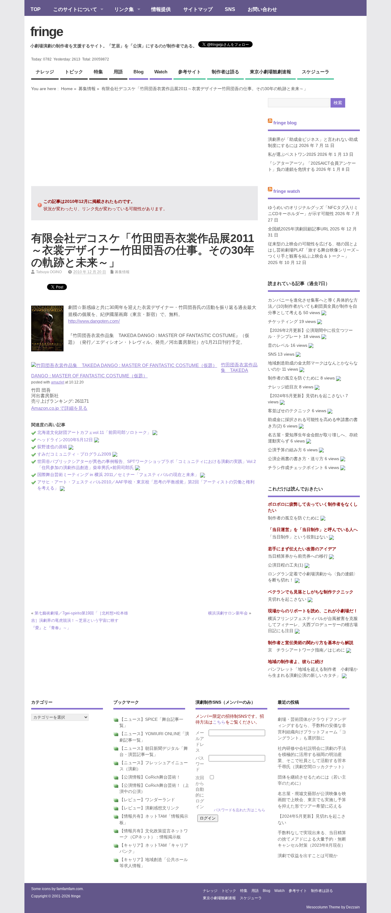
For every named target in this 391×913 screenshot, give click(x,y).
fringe (46, 31)
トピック (74, 71)
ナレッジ (45, 71)
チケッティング (283, 321)
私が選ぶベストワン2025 (292, 154)
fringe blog (285, 122)
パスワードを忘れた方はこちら (239, 810)
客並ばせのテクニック (289, 411)
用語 (118, 71)
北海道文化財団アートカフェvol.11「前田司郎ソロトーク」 (94, 432)
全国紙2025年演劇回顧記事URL (298, 229)
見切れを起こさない (287, 599)
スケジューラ (315, 71)
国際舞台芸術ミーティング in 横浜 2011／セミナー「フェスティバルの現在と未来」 (118, 474)
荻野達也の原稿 (52, 447)
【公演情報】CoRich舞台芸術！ (150, 777)
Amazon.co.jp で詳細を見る (59, 408)
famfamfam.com (70, 889)
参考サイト (189, 71)
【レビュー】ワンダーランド (147, 800)
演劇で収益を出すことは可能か (308, 855)
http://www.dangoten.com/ (94, 321)
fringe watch (286, 190)
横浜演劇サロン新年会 (228, 613)
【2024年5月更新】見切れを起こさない (306, 396)
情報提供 (161, 9)
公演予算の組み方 (285, 450)
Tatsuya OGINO (49, 272)
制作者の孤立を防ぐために (293, 378)
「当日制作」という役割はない (298, 537)
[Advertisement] (144, 139)
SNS (230, 9)
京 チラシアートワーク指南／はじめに (306, 650)
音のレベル (278, 345)
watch (160, 71)
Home (67, 88)
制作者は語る (225, 71)
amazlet (57, 382)
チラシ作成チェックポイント (295, 467)
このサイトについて (72, 9)
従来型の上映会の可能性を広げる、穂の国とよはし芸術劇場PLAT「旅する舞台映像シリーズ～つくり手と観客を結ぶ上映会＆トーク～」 (314, 250)
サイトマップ (198, 9)
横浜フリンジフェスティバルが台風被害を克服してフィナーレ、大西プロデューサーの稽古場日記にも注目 (313, 624)
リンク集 (121, 9)
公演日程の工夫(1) (285, 565)
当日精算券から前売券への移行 (298, 556)
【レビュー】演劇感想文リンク (149, 808)
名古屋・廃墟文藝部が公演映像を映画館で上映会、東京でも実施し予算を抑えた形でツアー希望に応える (312, 800)
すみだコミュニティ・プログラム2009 (74, 454)
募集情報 (87, 88)
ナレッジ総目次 (283, 387)
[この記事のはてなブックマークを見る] (154, 432)
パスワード (200, 764)
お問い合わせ (262, 9)
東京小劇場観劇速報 (270, 71)
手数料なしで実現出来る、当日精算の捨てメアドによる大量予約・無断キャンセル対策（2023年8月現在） (312, 839)
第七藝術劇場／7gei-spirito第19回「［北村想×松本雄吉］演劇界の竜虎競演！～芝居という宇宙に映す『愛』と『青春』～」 (79, 620)
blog (138, 71)
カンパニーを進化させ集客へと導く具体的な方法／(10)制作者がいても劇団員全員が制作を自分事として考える (313, 306)
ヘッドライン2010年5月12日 (65, 440)
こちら (219, 722)
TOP (36, 9)
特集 (98, 71)
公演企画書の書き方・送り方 (295, 459)
